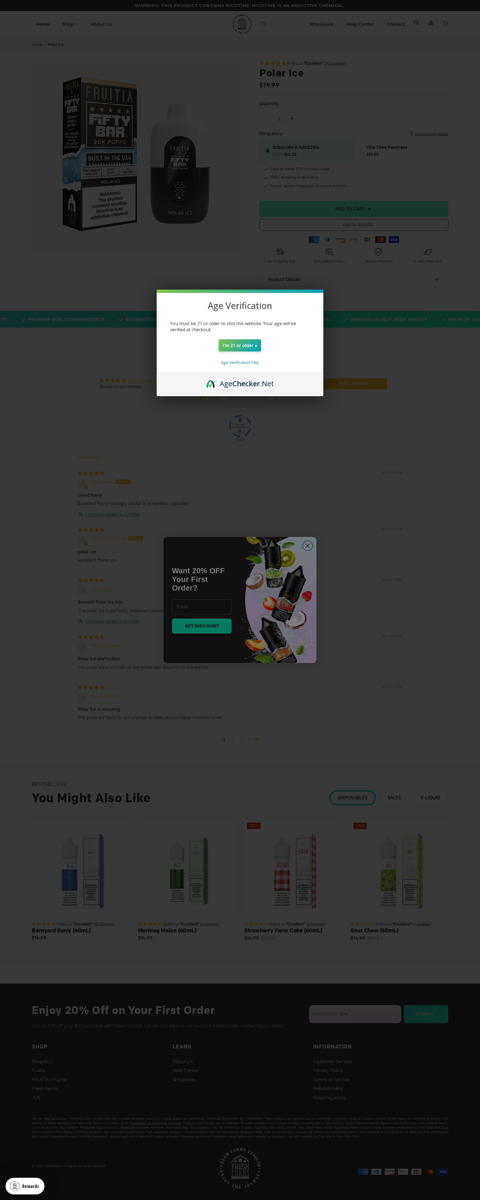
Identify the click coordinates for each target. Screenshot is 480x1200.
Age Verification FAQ (240, 362)
